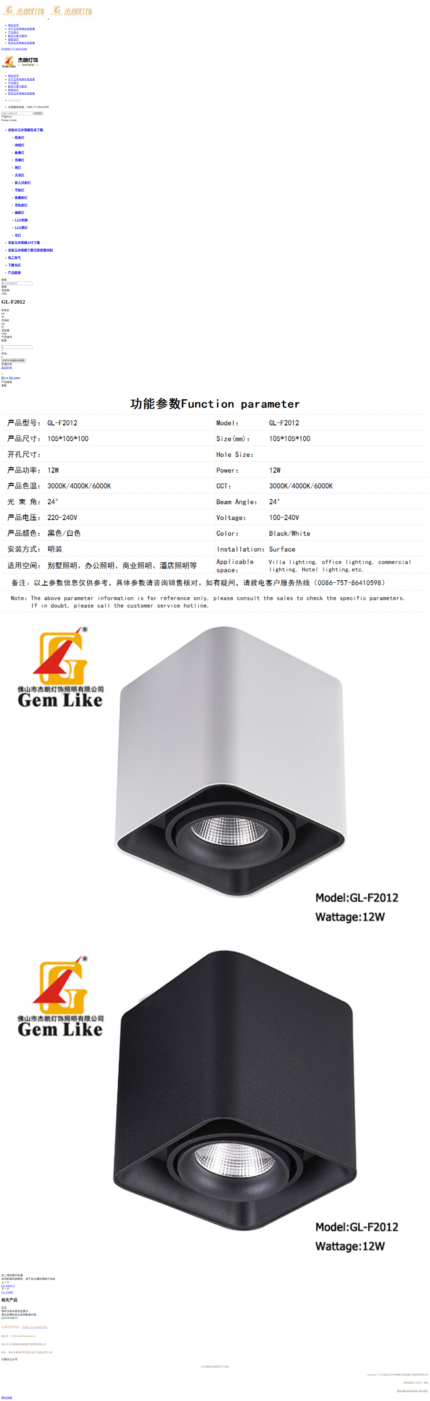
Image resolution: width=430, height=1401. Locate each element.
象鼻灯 (19, 152)
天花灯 (19, 175)
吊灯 (18, 235)
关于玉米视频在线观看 (21, 28)
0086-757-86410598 (16, 49)
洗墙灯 (19, 160)
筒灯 (18, 167)
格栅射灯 (21, 197)
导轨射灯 (21, 205)
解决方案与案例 (17, 35)
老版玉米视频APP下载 (24, 242)
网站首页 (13, 25)
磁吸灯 (19, 212)
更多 (4, 1307)
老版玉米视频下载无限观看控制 (30, 250)
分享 (6, 378)
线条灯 (19, 137)
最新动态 (13, 39)
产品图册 (14, 272)
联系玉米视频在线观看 (21, 42)
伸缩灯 (19, 145)
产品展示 (13, 32)
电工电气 (14, 257)
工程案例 (16, 378)
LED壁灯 (21, 227)
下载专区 (14, 265)
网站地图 (6, 1397)
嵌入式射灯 (23, 182)
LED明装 (21, 220)
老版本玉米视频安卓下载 (26, 130)
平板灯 (19, 190)
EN (3, 49)
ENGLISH (14, 100)
